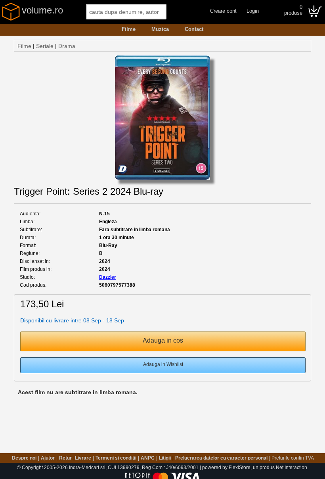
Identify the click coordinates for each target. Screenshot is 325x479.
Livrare (83, 458)
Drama (66, 46)
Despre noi (24, 458)
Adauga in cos (163, 340)
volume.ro (42, 10)
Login (253, 11)
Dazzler (107, 277)
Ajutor (48, 458)
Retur (65, 458)
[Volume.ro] (11, 19)
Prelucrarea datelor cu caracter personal (221, 458)
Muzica (160, 29)
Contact (194, 29)
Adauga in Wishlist (163, 364)
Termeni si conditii (116, 458)
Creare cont (223, 11)
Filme (129, 29)
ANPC (148, 458)
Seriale (45, 46)
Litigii (165, 458)
